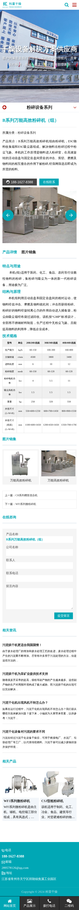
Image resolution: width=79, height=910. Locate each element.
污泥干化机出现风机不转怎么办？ (25, 702)
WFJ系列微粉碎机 (25, 504)
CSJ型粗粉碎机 (52, 801)
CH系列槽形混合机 (26, 495)
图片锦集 (28, 252)
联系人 (10, 560)
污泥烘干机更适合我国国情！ (22, 645)
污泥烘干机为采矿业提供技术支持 (25, 673)
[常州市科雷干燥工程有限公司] (11, 5)
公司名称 (12, 547)
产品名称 (12, 534)
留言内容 (12, 586)
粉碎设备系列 (39, 107)
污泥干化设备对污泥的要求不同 (23, 731)
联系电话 (12, 573)
